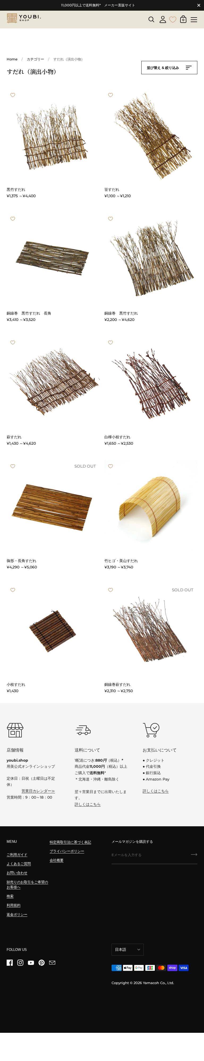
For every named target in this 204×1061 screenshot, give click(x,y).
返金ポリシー (17, 914)
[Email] (52, 962)
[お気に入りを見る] (173, 19)
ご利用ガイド (17, 855)
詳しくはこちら (88, 804)
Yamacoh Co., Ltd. (158, 983)
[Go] (194, 856)
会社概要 (56, 860)
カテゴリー (35, 59)
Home (12, 59)
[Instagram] (20, 962)
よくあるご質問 (19, 864)
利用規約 (13, 905)
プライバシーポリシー (67, 851)
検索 (10, 896)
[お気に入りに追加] (12, 95)
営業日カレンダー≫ (38, 791)
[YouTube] (31, 962)
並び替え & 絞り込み (163, 67)
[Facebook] (9, 962)
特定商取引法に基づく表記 (70, 842)
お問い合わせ (17, 873)
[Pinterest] (41, 962)
